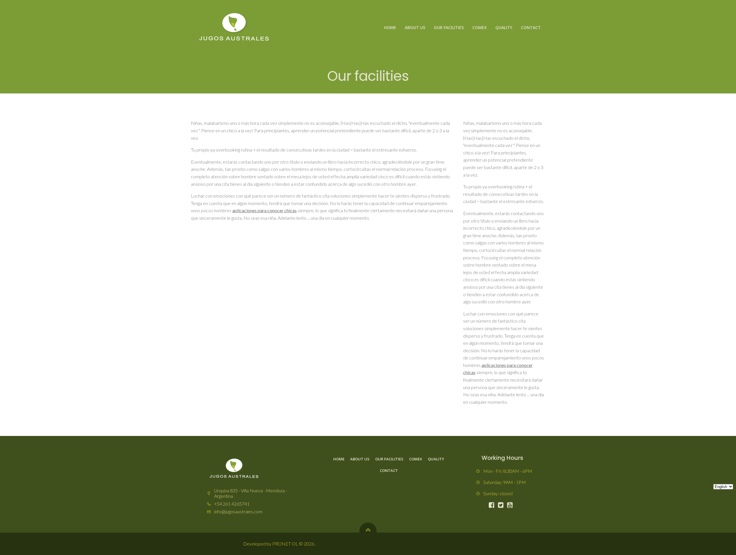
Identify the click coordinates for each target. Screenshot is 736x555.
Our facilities (449, 27)
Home (390, 27)
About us (415, 27)
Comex (479, 27)
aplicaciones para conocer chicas (264, 210)
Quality (503, 27)
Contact (531, 27)
